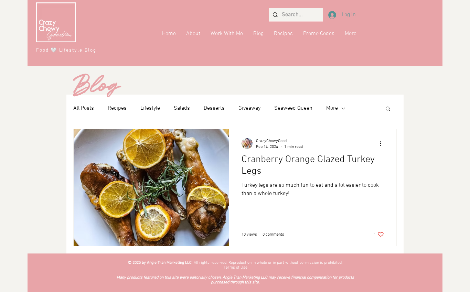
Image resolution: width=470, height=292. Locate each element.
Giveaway (249, 108)
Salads (182, 108)
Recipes (117, 108)
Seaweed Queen (293, 108)
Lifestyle (150, 108)
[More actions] (383, 143)
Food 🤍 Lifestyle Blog (66, 50)
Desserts (214, 108)
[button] (388, 109)
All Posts (83, 108)
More (332, 108)
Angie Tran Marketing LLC (245, 277)
